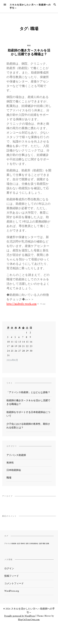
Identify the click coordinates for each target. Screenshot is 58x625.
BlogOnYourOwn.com (29, 620)
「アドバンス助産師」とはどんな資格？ (28, 392)
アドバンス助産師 (16, 455)
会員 (18, 543)
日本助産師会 (13, 470)
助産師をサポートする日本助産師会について (28, 414)
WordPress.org (11, 591)
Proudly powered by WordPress (19, 616)
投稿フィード (11, 576)
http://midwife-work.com (21, 304)
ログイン (9, 569)
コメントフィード (14, 584)
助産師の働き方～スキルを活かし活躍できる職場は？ (29, 52)
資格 (47, 543)
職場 (29, 45)
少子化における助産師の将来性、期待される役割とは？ (28, 426)
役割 (27, 543)
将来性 (10, 463)
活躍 (40, 543)
